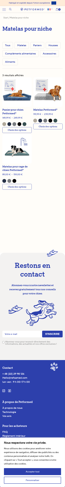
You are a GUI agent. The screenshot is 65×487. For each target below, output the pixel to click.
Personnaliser (32, 480)
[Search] (10, 9)
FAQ (5, 432)
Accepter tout (32, 471)
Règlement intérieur (13, 436)
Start (5, 17)
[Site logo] (32, 9)
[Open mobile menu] (4, 9)
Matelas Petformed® (45, 109)
